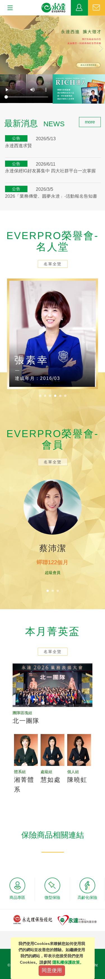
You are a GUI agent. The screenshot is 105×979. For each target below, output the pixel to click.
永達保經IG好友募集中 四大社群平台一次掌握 (50, 170)
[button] (8, 44)
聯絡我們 (96, 8)
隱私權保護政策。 (68, 962)
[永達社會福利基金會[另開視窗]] (77, 920)
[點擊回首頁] (53, 8)
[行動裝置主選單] (8, 8)
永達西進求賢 (18, 145)
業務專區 (79, 8)
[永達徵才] (52, 44)
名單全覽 (53, 264)
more (90, 122)
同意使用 (52, 970)
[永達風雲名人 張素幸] (52, 333)
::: (1, 120)
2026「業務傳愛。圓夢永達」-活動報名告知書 (51, 196)
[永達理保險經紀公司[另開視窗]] (32, 919)
